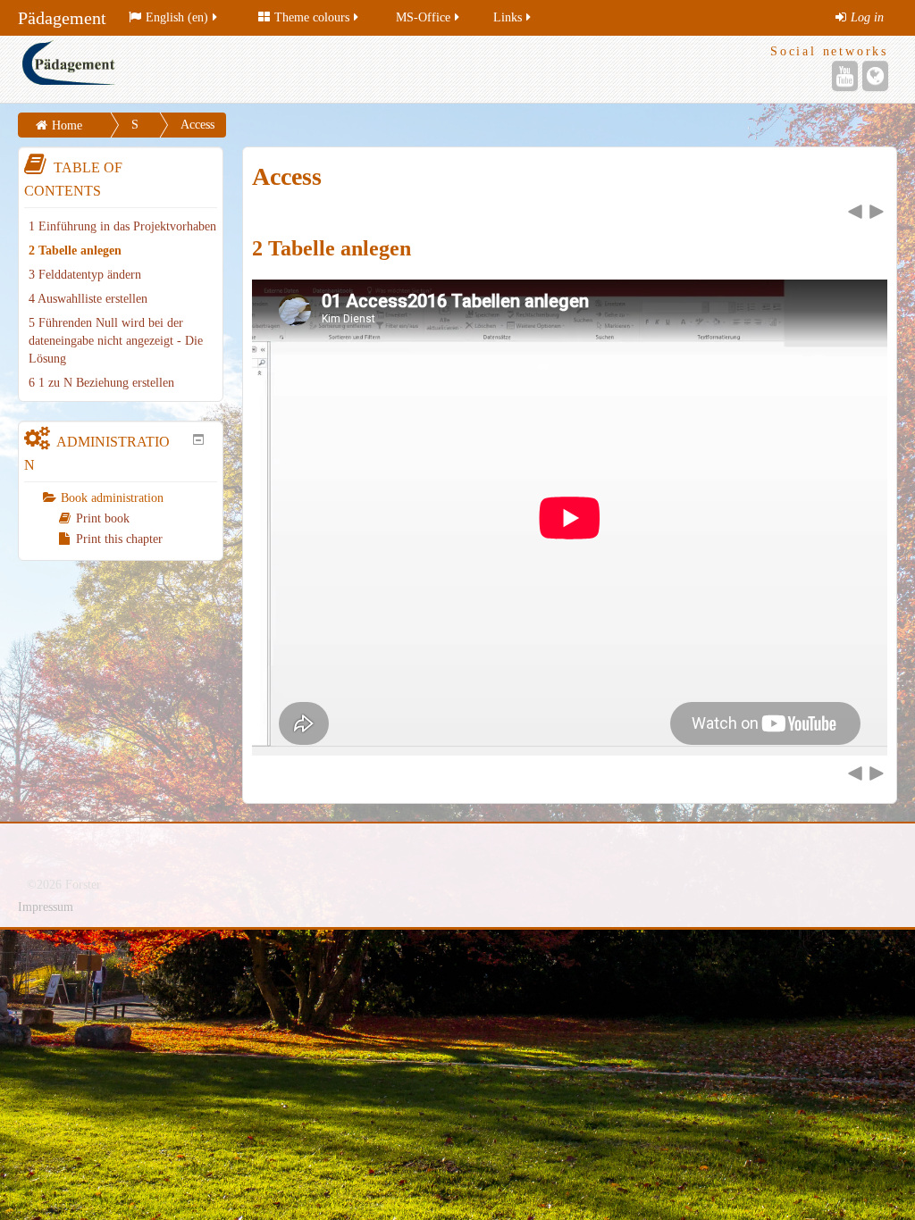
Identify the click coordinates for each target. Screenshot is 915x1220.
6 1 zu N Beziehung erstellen (101, 382)
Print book (103, 518)
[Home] (235, 69)
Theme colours (311, 17)
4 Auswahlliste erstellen (88, 298)
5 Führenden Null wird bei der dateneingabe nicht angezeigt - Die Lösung (116, 340)
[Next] (876, 212)
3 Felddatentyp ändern (85, 274)
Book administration (112, 498)
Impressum (45, 907)
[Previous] (855, 212)
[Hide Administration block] (198, 439)
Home (67, 125)
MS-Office (423, 17)
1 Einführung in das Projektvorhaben (122, 226)
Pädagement (62, 18)
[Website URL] (875, 76)
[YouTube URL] (845, 76)
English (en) (177, 17)
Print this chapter (119, 539)
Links (507, 17)
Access (197, 124)
